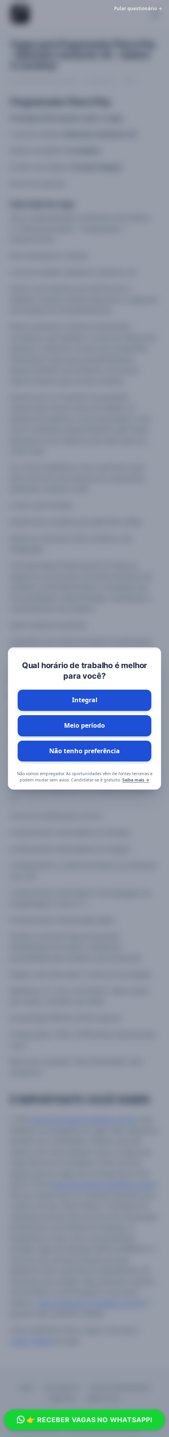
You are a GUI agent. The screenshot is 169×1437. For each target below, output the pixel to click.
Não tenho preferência (84, 751)
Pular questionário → (138, 8)
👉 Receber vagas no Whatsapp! (89, 1419)
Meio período (84, 725)
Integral (84, 700)
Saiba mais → (135, 780)
